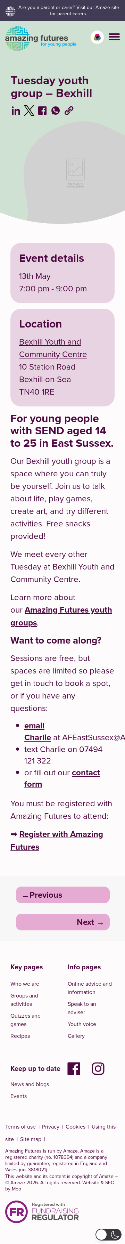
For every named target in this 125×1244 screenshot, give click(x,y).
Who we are (24, 983)
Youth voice (82, 1024)
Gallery (76, 1036)
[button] (114, 36)
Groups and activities (24, 1000)
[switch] (97, 37)
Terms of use (20, 1126)
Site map (30, 1139)
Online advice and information (90, 988)
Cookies (75, 1126)
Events (18, 1096)
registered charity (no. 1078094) (39, 1157)
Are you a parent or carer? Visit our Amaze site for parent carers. (68, 10)
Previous (46, 895)
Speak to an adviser (82, 1008)
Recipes (20, 1036)
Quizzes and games (25, 1020)
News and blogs (29, 1084)
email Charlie (37, 731)
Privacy (50, 1126)
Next (85, 922)
